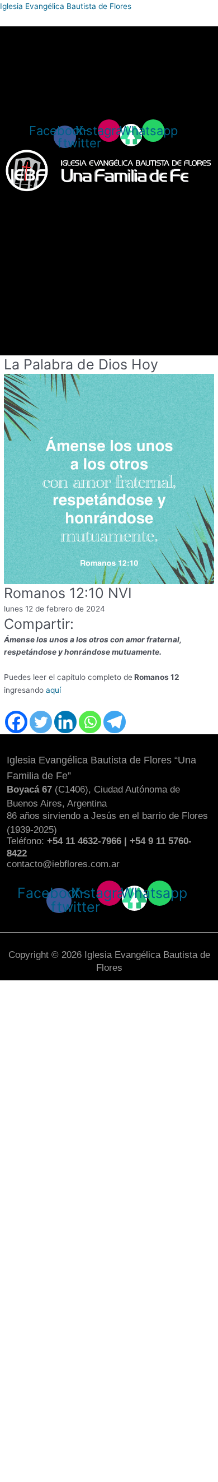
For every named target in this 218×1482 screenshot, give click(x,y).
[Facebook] (16, 722)
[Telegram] (114, 722)
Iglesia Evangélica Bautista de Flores (65, 6)
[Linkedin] (65, 722)
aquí (53, 690)
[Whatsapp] (90, 722)
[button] (109, 202)
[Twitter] (41, 722)
